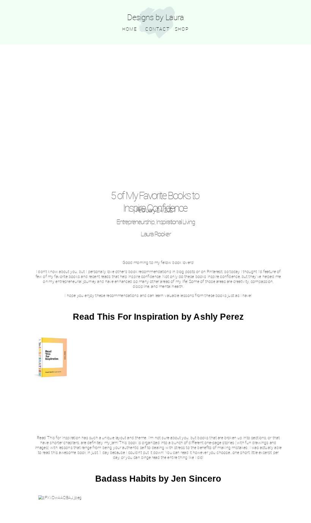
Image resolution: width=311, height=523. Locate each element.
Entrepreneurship (135, 221)
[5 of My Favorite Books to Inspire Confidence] (155, 119)
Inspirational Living (175, 221)
